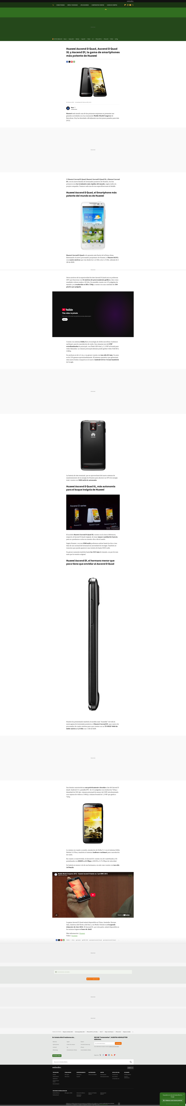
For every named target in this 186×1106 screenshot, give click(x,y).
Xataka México (56, 1093)
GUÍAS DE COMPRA (112, 5)
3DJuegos (67, 1074)
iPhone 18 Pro (99, 39)
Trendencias (115, 1074)
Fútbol (88, 39)
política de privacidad (114, 1046)
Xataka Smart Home (56, 1081)
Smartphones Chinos (72, 1050)
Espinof (78, 1076)
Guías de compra (71, 1044)
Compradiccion (115, 1078)
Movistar (55, 1041)
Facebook (67, 62)
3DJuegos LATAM (68, 1093)
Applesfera (55, 1078)
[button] (73, 107)
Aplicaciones (56, 1044)
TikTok (111, 39)
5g (67, 1047)
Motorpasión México (103, 1093)
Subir (129, 1067)
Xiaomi (82, 1041)
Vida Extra (67, 1076)
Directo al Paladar (92, 1074)
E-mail (74, 62)
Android (55, 1047)
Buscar (130, 1062)
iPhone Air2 (118, 1031)
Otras (73, 940)
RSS (112, 1055)
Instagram (128, 5)
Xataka (54, 1074)
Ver (94, 979)
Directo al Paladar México (92, 1093)
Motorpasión (103, 1074)
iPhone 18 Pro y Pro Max (92, 1031)
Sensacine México (81, 1093)
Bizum (65, 39)
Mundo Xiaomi (56, 1083)
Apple (68, 1041)
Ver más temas (57, 1055)
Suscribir (118, 1043)
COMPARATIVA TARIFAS (98, 5)
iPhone (82, 1047)
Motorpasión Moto (104, 1076)
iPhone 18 (106, 39)
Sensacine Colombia (79, 1095)
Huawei (82, 933)
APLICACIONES (85, 5)
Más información (104, 1104)
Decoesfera (115, 1076)
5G (93, 39)
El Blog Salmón (127, 1074)
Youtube (130, 5)
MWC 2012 (85, 940)
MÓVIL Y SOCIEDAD (72, 5)
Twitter (133, 5)
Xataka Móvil (56, 1076)
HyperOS (83, 39)
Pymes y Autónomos (126, 1077)
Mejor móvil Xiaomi (109, 1031)
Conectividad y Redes (86, 1050)
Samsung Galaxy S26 (80, 1031)
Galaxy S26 (71, 39)
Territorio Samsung (85, 1044)
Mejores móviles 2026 (68, 1031)
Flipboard (125, 5)
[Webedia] (130, 1)
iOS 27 (101, 1031)
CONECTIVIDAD (60, 5)
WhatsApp (55, 1050)
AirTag (116, 39)
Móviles (77, 39)
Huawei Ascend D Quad (96, 940)
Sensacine (79, 1074)
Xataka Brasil (56, 1095)
